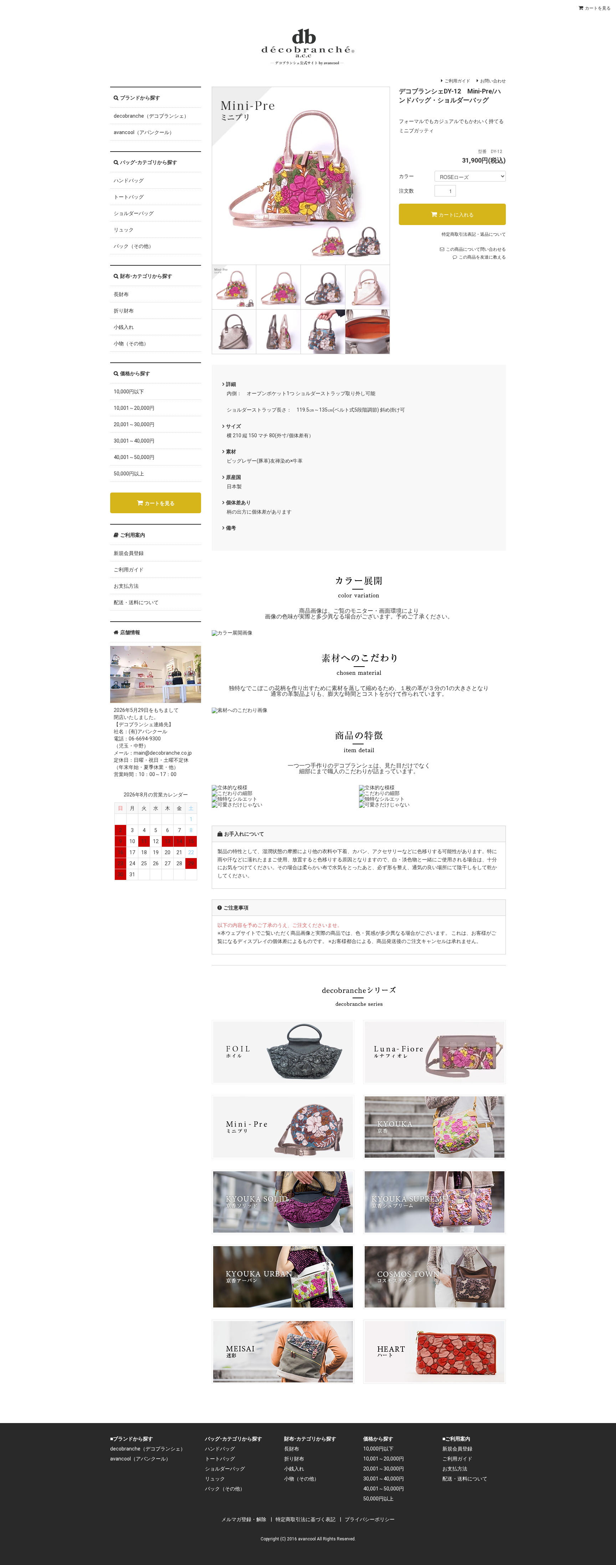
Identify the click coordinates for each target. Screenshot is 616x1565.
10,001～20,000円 (134, 408)
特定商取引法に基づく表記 (305, 1519)
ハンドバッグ (129, 180)
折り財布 (124, 310)
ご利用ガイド (457, 80)
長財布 (121, 294)
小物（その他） (131, 343)
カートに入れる (456, 214)
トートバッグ (129, 197)
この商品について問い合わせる (476, 249)
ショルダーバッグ (134, 213)
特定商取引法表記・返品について (474, 234)
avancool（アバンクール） (144, 132)
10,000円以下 (129, 391)
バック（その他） (134, 246)
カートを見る (598, 8)
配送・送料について (136, 602)
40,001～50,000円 (134, 457)
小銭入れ (124, 327)
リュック (124, 230)
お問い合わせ (493, 80)
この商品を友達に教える (482, 257)
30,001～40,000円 (134, 441)
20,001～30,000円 (134, 424)
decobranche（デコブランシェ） (151, 116)
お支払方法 (126, 586)
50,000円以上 (129, 473)
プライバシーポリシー (370, 1519)
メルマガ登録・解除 (243, 1519)
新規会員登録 (129, 553)
